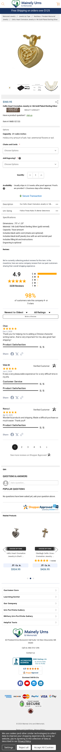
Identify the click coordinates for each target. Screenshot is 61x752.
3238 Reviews (20, 286)
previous (4, 549)
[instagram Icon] (34, 683)
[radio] (45, 274)
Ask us (29, 115)
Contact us (30, 653)
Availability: (7, 185)
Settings (8, 747)
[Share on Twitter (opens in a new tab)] (17, 354)
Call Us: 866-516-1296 (30, 648)
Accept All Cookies (44, 747)
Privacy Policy (24, 741)
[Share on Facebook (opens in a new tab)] (12, 354)
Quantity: (20, 175)
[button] (30, 718)
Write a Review (30, 316)
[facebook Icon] (20, 683)
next (57, 549)
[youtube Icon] (27, 683)
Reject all (24, 747)
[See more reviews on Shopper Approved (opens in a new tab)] (21, 354)
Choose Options (16, 549)
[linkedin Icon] (41, 683)
